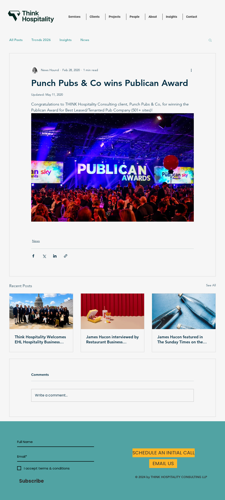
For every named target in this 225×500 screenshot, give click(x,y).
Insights (66, 40)
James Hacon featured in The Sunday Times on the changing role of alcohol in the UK (181, 339)
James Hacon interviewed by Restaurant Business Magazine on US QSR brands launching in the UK (112, 339)
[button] (210, 40)
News (84, 40)
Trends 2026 (41, 40)
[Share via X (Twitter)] (44, 256)
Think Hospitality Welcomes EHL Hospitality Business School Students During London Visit (40, 339)
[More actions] (191, 70)
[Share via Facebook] (33, 256)
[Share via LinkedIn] (55, 256)
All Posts (16, 40)
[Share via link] (66, 256)
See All (211, 285)
